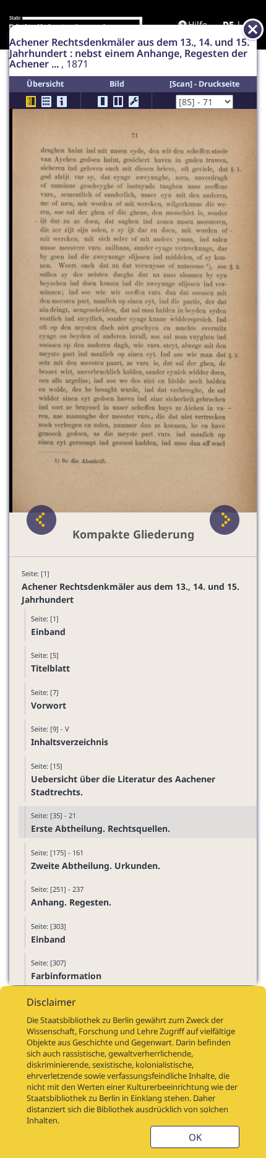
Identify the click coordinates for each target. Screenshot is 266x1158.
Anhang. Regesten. (71, 902)
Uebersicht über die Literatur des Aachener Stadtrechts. (123, 785)
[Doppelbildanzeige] (118, 101)
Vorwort (48, 705)
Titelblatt (50, 668)
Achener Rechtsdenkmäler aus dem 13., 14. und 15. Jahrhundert (130, 593)
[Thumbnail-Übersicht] (46, 101)
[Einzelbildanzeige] (103, 101)
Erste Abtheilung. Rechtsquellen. (100, 828)
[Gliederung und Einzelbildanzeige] (31, 101)
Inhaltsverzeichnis (69, 742)
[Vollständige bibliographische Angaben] (62, 101)
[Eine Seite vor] (224, 520)
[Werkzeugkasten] (134, 101)
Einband (48, 631)
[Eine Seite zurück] (41, 520)
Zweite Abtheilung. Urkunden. (95, 865)
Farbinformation (66, 976)
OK (195, 1137)
